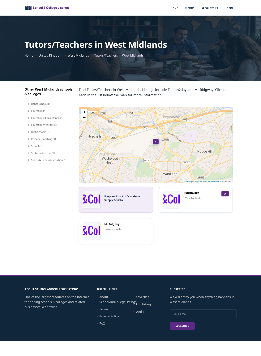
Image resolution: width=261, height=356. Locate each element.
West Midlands (79, 55)
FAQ (102, 323)
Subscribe (182, 326)
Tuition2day (191, 193)
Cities (190, 8)
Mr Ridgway (112, 224)
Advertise (142, 297)
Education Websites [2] (44, 125)
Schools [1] (37, 146)
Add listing (143, 304)
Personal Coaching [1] (43, 139)
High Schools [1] (40, 132)
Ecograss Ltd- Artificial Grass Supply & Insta (122, 198)
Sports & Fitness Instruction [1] (48, 160)
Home (174, 8)
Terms (103, 309)
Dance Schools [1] (41, 103)
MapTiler (199, 181)
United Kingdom (50, 55)
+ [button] (84, 111)
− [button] (84, 117)
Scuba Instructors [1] (43, 153)
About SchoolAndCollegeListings (118, 299)
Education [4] (38, 111)
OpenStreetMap (212, 181)
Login (229, 8)
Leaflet (187, 181)
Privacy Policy (109, 316)
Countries (211, 8)
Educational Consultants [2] (46, 118)
